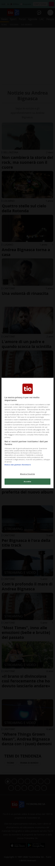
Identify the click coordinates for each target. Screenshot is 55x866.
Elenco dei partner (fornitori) (18, 465)
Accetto (27, 481)
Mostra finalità (27, 474)
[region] (27, 433)
